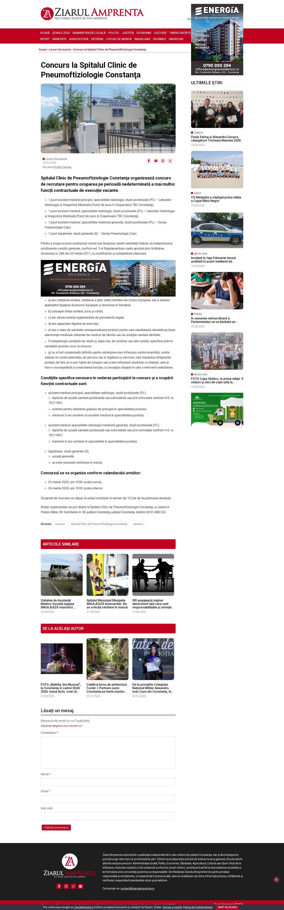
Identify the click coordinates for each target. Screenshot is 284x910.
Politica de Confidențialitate (198, 907)
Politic (113, 33)
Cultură (160, 33)
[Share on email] (155, 160)
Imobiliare (142, 39)
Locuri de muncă (119, 39)
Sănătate (59, 39)
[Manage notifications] (276, 880)
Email (45, 791)
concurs (60, 524)
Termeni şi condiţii (172, 907)
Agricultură (78, 39)
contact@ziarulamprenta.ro (137, 888)
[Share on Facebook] (148, 160)
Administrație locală (89, 33)
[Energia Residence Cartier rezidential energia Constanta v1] (217, 74)
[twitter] (73, 886)
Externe (97, 39)
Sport (44, 39)
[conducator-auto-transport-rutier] (217, 426)
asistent (138, 524)
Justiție (128, 33)
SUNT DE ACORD (227, 907)
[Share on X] (170, 160)
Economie (144, 33)
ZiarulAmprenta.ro (84, 907)
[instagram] (66, 886)
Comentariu (49, 733)
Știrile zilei (61, 33)
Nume (46, 774)
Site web (47, 808)
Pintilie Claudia (62, 167)
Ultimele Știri (206, 82)
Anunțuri (176, 39)
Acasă (45, 33)
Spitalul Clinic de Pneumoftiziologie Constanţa (99, 524)
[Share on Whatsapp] (163, 160)
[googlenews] (80, 886)
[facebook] (59, 886)
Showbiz (159, 39)
